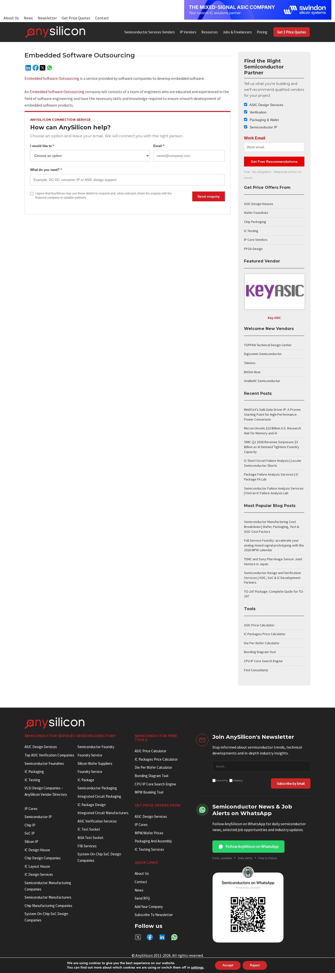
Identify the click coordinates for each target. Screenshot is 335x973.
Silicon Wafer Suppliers (94, 763)
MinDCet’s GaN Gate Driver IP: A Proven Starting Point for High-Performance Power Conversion (272, 414)
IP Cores (141, 824)
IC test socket (88, 829)
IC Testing (251, 231)
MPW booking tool (149, 792)
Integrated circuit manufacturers (103, 812)
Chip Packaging (255, 221)
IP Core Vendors (256, 239)
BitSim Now (252, 372)
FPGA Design (253, 249)
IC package (85, 780)
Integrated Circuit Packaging (99, 796)
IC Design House (37, 850)
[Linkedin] (28, 67)
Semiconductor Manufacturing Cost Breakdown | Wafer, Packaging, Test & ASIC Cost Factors (271, 527)
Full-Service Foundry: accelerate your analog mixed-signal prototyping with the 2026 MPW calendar (274, 545)
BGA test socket (90, 837)
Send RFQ (142, 898)
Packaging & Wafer (264, 120)
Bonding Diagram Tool (260, 652)
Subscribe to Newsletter (154, 914)
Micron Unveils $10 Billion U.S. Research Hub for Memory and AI (272, 430)
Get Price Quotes (76, 17)
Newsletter (47, 17)
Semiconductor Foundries (44, 763)
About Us (11, 17)
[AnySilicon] (55, 32)
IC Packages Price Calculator (264, 634)
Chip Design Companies (43, 858)
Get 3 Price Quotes (291, 32)
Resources (209, 32)
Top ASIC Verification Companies (49, 755)
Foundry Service (89, 755)
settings (197, 967)
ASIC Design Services (266, 105)
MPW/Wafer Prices (149, 833)
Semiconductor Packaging (97, 788)
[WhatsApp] (49, 67)
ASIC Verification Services (97, 821)
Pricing (262, 32)
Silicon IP (31, 841)
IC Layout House (37, 866)
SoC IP (30, 833)
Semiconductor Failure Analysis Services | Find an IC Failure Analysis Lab (274, 490)
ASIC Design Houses (258, 204)
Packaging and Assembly (153, 841)
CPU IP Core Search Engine (263, 661)
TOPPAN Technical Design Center (268, 345)
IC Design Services (39, 874)
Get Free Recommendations (274, 162)
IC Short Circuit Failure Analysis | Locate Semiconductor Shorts (272, 463)
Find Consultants (256, 670)
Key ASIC (274, 317)
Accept (227, 965)
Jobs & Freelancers (237, 32)
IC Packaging (34, 771)
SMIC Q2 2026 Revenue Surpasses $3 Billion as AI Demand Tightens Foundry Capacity (271, 447)
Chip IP (30, 825)
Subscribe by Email (291, 783)
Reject (255, 965)
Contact (102, 17)
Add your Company (149, 906)
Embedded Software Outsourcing (52, 78)
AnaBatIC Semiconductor (262, 381)
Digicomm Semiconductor (263, 354)
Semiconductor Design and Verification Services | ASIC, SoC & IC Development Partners (272, 578)
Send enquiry (208, 196)
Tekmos (250, 363)
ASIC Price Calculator (259, 625)
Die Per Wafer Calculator (262, 643)
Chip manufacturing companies (48, 905)
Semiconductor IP (263, 127)
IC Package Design (91, 804)
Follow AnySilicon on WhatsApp (252, 846)
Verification (258, 112)
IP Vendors (188, 32)
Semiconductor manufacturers (48, 897)
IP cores (31, 808)
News (28, 17)
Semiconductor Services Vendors (149, 32)
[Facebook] (35, 67)
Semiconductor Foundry (95, 746)
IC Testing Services (149, 849)
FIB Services (87, 846)
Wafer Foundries (256, 212)
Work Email (254, 138)
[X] (42, 67)
